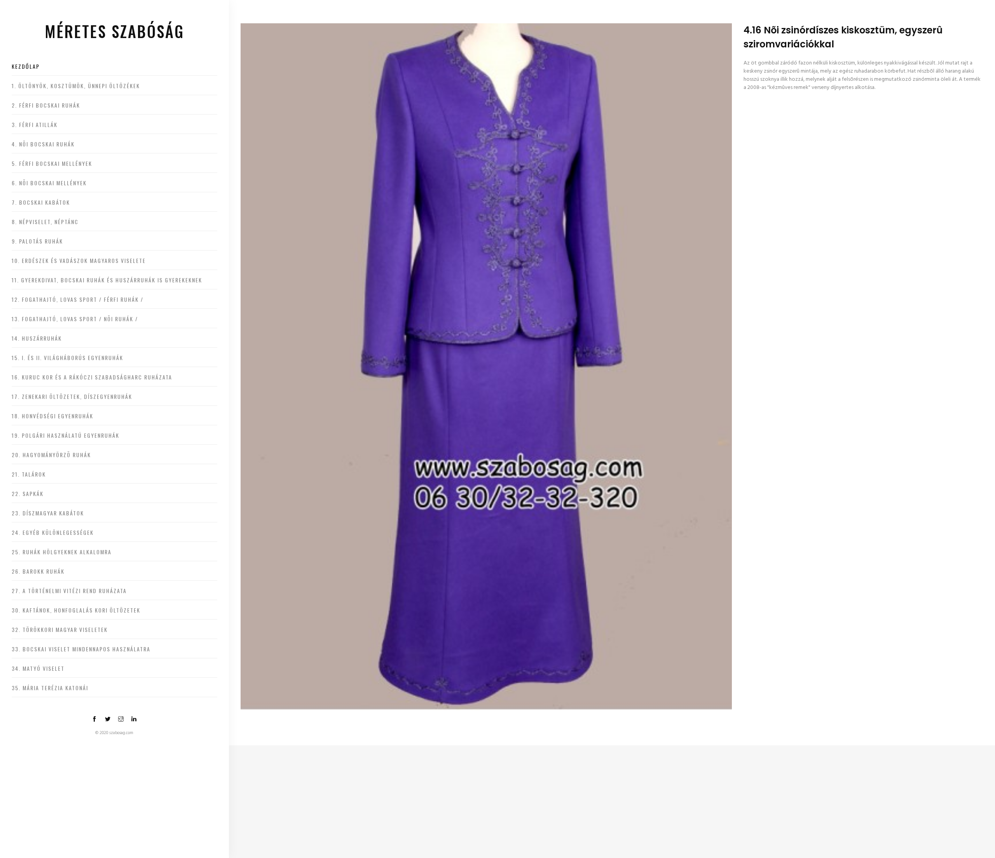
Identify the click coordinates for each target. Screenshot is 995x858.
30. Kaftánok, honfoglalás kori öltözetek (76, 610)
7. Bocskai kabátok (41, 202)
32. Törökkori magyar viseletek (60, 629)
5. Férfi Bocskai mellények (52, 163)
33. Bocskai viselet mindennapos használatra (81, 649)
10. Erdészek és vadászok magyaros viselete (79, 260)
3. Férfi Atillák (35, 124)
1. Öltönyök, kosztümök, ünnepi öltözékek (76, 86)
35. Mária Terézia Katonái (50, 688)
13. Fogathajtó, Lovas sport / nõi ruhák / (75, 319)
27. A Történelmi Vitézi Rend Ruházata (69, 591)
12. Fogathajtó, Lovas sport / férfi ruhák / (77, 299)
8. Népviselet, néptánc (45, 222)
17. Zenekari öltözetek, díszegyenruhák (72, 396)
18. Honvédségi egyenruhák (52, 416)
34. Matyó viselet (38, 668)
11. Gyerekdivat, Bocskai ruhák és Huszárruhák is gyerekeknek (107, 280)
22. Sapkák (28, 493)
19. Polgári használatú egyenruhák (65, 435)
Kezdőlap (26, 66)
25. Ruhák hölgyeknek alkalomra (62, 552)
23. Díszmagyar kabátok (48, 513)
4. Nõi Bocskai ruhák (43, 144)
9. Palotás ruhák (37, 241)
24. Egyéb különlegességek (53, 532)
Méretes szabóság (114, 31)
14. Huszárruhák (37, 338)
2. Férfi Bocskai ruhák (46, 105)
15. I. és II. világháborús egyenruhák (67, 357)
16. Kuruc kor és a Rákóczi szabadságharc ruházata (92, 377)
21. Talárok (29, 474)
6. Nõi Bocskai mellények (49, 183)
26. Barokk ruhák (38, 571)
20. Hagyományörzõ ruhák (51, 455)
